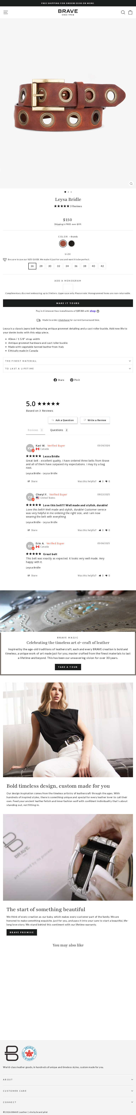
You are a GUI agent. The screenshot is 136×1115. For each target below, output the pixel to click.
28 (40, 265)
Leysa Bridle (33, 473)
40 (93, 265)
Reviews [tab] (33, 430)
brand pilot (42, 1112)
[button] (101, 481)
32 (58, 265)
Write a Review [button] (97, 420)
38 (84, 265)
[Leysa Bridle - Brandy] (5, 1027)
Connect (10, 1102)
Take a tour (68, 667)
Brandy (63, 243)
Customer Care (15, 1091)
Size (68, 254)
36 (76, 265)
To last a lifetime (19, 368)
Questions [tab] (56, 430)
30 (49, 265)
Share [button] (33, 481)
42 (102, 265)
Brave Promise (22, 932)
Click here (64, 320)
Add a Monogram (68, 281)
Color (68, 236)
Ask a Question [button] (65, 420)
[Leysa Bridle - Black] (9, 1027)
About (8, 1079)
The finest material (21, 361)
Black (71, 243)
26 (32, 265)
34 (67, 265)
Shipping (58, 224)
